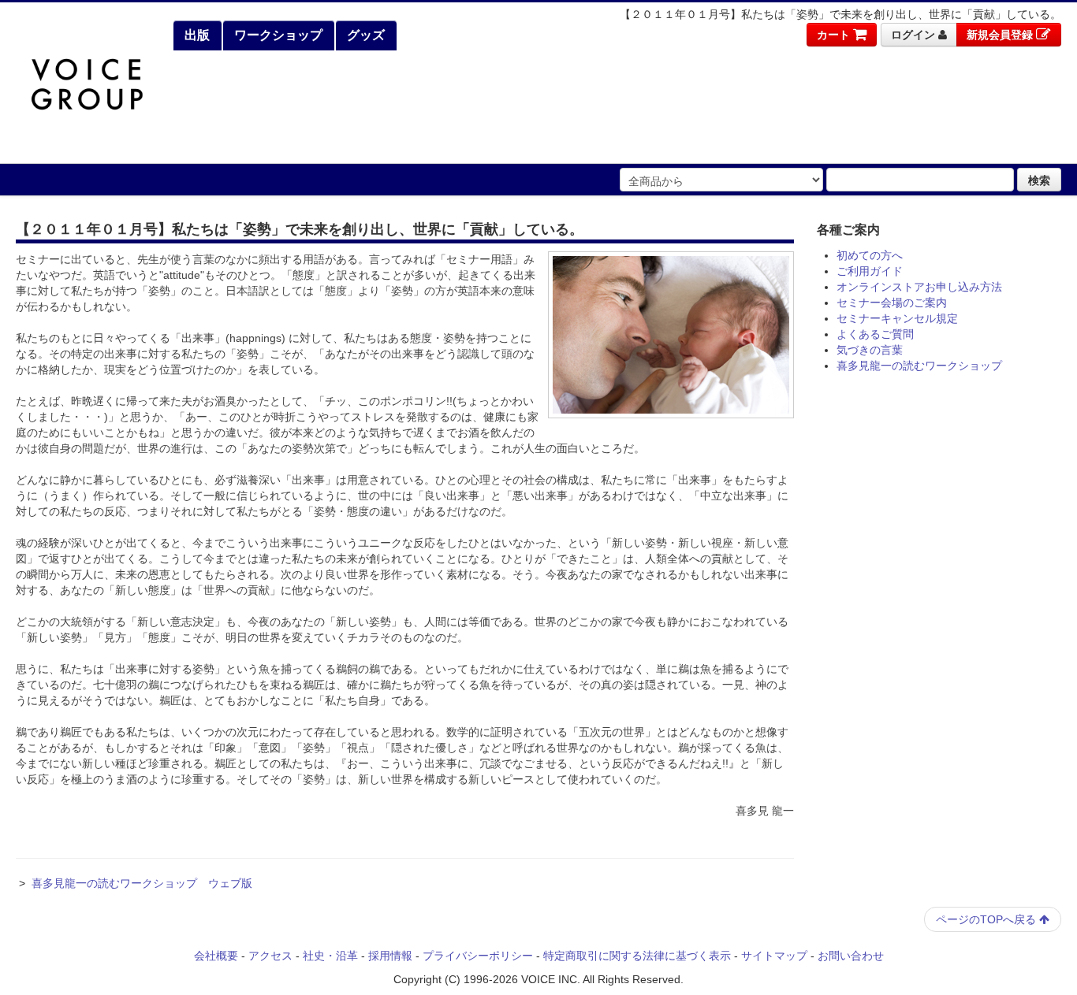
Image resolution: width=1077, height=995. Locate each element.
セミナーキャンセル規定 (897, 318)
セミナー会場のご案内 (892, 302)
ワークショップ (276, 35)
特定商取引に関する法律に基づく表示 (637, 955)
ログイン (914, 34)
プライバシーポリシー (478, 955)
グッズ (364, 35)
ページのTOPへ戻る (987, 919)
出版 (195, 35)
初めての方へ (870, 255)
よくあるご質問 (875, 334)
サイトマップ (774, 955)
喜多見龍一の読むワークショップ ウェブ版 (142, 883)
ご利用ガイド (870, 271)
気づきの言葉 (870, 349)
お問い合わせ (851, 955)
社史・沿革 (330, 955)
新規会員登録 (1001, 34)
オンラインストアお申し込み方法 (919, 286)
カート (835, 34)
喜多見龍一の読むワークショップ (919, 365)
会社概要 (216, 955)
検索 (1039, 179)
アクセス (270, 955)
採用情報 (390, 955)
